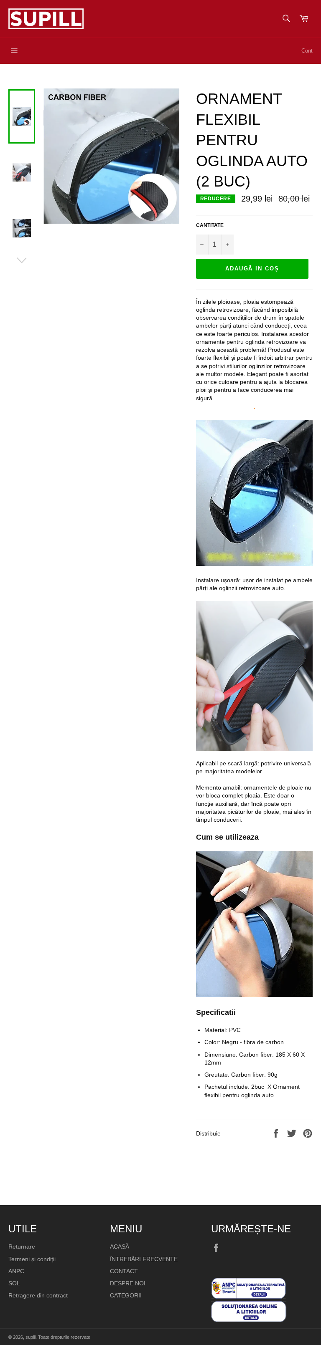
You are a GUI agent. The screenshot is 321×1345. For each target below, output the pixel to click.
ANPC (16, 1271)
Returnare (21, 1246)
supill (30, 1337)
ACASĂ (119, 1246)
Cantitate (210, 225)
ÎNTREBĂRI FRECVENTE (144, 1259)
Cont (307, 51)
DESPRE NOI (127, 1283)
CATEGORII (126, 1295)
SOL (14, 1283)
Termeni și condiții (32, 1259)
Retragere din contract (38, 1295)
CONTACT (124, 1271)
